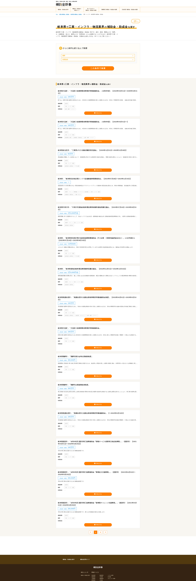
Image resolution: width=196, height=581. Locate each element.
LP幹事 (101, 580)
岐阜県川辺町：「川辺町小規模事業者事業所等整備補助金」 (79, 328)
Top (57, 14)
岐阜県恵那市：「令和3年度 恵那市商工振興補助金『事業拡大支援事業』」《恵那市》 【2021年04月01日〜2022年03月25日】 (96, 473)
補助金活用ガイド (85, 559)
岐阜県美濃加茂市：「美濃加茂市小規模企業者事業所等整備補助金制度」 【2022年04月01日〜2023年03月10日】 (97, 298)
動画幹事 (101, 575)
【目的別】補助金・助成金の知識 (129, 9)
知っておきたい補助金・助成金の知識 (91, 9)
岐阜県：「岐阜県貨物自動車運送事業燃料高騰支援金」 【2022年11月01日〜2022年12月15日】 (92, 269)
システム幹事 (110, 575)
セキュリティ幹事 (111, 578)
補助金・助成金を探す (63, 9)
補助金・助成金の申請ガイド (77, 9)
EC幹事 (109, 576)
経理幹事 (93, 580)
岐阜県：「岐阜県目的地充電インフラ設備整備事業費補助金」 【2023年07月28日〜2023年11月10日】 (95, 179)
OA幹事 (101, 576)
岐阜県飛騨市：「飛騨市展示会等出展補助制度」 (75, 356)
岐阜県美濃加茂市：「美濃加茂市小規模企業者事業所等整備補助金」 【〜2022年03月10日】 (91, 413)
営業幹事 (93, 576)
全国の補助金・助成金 (64, 14)
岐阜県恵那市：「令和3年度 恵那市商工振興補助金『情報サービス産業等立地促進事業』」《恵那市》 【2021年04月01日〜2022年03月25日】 (97, 443)
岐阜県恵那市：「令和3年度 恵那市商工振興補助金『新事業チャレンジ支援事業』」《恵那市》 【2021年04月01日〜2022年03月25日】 (97, 504)
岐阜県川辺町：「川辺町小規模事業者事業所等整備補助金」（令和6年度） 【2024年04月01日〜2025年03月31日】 (97, 92)
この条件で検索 (98, 68)
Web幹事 (93, 575)
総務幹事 (101, 578)
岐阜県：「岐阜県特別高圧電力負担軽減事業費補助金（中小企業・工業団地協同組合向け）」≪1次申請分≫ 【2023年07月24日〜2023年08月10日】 (96, 239)
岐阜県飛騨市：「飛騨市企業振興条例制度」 (74, 385)
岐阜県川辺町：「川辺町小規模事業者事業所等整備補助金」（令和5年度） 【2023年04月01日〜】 (93, 122)
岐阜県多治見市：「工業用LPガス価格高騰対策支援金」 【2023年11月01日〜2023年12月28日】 (92, 150)
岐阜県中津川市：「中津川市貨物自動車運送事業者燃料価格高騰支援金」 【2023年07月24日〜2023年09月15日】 (97, 208)
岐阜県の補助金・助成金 (76, 14)
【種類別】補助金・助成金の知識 (109, 9)
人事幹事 (93, 578)
